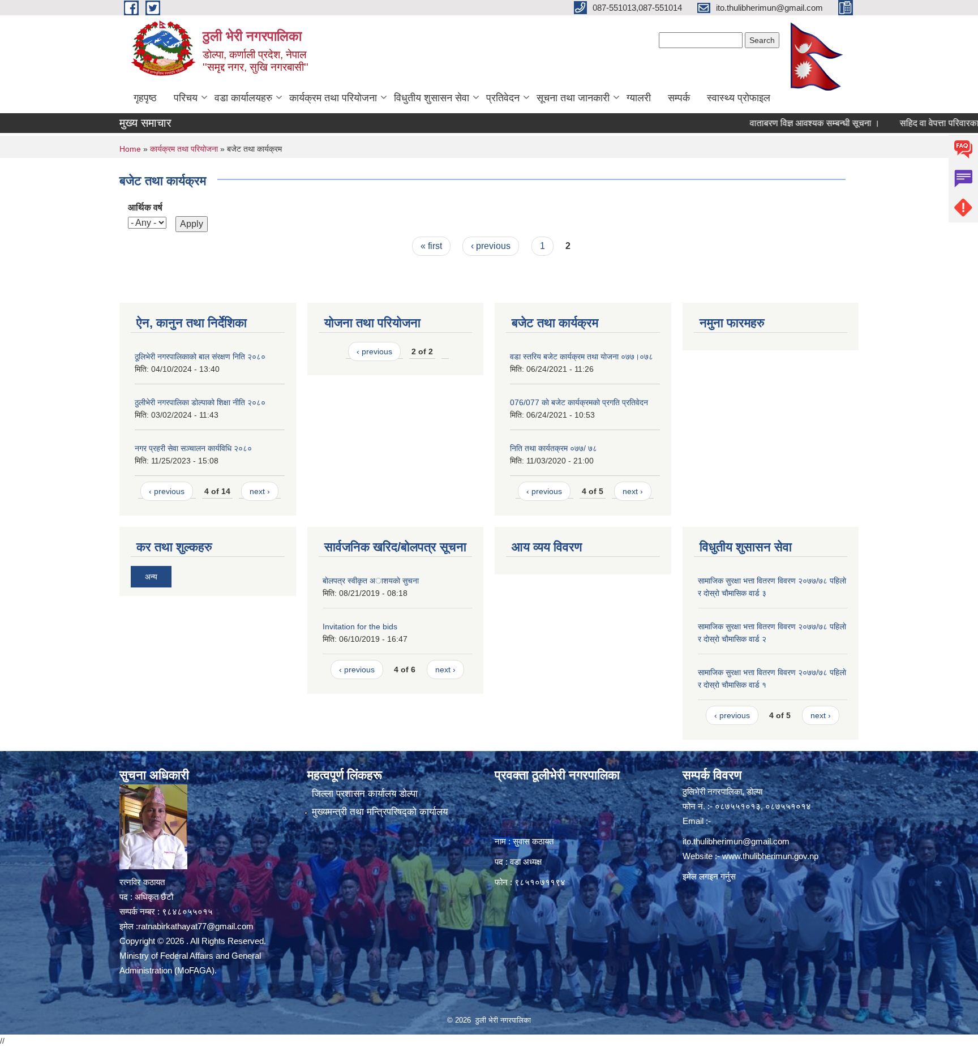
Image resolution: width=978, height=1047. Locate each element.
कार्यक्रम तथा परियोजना (333, 98)
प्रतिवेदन (503, 98)
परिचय (186, 98)
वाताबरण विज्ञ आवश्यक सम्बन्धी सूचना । (788, 123)
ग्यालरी (639, 98)
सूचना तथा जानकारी (573, 98)
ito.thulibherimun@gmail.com (736, 841)
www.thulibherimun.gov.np (770, 856)
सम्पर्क (679, 98)
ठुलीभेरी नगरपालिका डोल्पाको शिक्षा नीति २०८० (200, 402)
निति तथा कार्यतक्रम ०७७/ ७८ (553, 448)
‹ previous (491, 246)
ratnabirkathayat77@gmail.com (196, 926)
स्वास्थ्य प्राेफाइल (738, 98)
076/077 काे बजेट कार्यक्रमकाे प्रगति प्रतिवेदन (579, 402)
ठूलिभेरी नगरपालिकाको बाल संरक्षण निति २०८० (200, 356)
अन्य (151, 576)
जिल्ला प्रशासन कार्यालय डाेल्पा (365, 793)
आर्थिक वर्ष (145, 207)
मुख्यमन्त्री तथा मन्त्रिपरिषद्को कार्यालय (380, 811)
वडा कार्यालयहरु (243, 98)
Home (130, 148)
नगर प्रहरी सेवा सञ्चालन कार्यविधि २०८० (193, 448)
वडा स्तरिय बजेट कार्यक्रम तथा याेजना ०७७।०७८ (581, 356)
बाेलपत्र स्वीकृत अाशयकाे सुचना (371, 580)
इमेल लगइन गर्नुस (709, 876)
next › (260, 491)
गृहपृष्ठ (145, 98)
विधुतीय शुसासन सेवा (431, 98)
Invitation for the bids (360, 626)
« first (431, 246)
